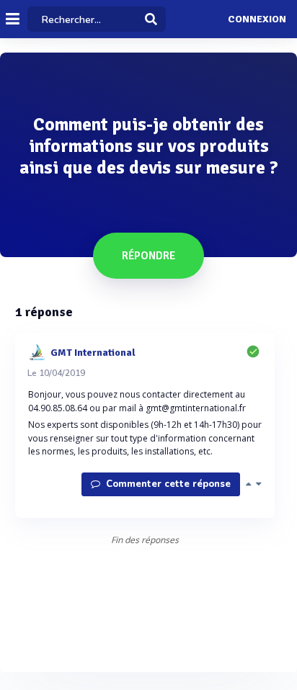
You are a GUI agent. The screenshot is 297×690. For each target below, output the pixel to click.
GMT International (93, 352)
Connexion (257, 19)
